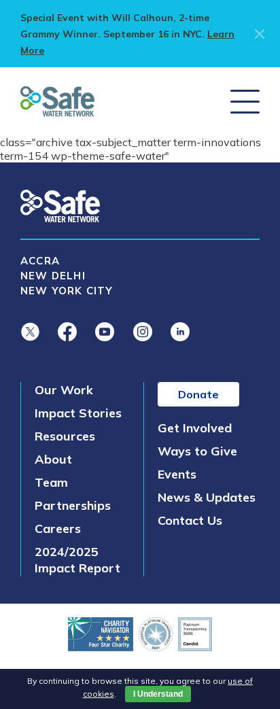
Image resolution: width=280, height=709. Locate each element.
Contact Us (190, 520)
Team (51, 482)
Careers (58, 528)
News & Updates (207, 497)
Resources (65, 436)
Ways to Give (197, 451)
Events (177, 474)
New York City (66, 290)
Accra (40, 260)
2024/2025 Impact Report (77, 560)
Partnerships (73, 505)
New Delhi (53, 275)
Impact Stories (78, 413)
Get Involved (195, 428)
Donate (198, 394)
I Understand (158, 694)
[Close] (257, 34)
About (53, 459)
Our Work (64, 390)
